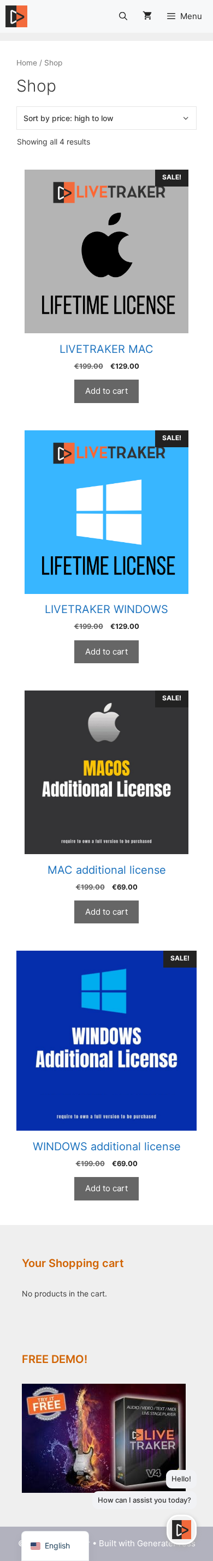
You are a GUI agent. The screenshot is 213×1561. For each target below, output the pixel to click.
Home (26, 62)
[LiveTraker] (16, 16)
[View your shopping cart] (147, 16)
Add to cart (106, 391)
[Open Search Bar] (122, 16)
